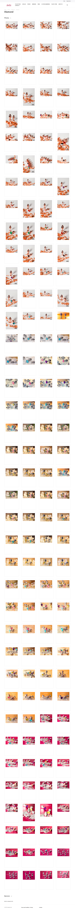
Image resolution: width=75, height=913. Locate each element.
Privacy (31, 907)
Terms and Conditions (25, 907)
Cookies (40, 907)
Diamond (8, 12)
